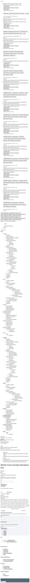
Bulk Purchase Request (8, 559)
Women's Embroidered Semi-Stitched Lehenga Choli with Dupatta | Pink (13, 73)
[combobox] (7, 440)
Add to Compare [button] (15, 7)
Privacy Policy (6, 566)
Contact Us (6, 575)
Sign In (4, 227)
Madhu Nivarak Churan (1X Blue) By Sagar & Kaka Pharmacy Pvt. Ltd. (15, 32)
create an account (5, 515)
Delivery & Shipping (7, 553)
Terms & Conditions (7, 569)
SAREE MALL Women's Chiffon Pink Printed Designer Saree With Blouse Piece (16, 182)
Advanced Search (5, 442)
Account (2, 436)
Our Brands (5, 550)
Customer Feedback (8, 561)
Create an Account (8, 226)
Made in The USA (4, 221)
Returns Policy (6, 567)
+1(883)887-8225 (11, 540)
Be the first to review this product (8, 475)
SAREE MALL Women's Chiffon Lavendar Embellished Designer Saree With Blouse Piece (14, 138)
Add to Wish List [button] (7, 7)
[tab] (15, 231)
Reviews (2, 498)
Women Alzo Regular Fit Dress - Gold (16, 13)
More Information (5, 496)
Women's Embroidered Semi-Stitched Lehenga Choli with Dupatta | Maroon (13, 53)
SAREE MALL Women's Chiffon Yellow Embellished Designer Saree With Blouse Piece (16, 160)
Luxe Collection (12, 221)
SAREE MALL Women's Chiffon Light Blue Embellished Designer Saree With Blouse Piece (15, 95)
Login (5, 223)
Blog (4, 554)
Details (2, 495)
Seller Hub (5, 551)
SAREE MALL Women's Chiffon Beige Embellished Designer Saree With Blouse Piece (15, 117)
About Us (5, 549)
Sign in (24, 513)
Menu (2, 231)
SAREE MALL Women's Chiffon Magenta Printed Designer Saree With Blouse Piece (14, 204)
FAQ (4, 574)
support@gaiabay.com (11, 541)
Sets (8, 494)
